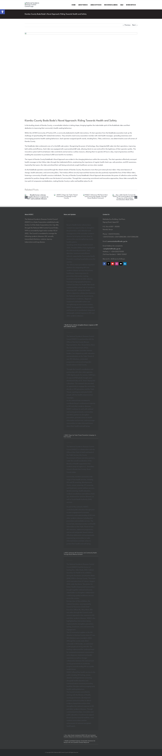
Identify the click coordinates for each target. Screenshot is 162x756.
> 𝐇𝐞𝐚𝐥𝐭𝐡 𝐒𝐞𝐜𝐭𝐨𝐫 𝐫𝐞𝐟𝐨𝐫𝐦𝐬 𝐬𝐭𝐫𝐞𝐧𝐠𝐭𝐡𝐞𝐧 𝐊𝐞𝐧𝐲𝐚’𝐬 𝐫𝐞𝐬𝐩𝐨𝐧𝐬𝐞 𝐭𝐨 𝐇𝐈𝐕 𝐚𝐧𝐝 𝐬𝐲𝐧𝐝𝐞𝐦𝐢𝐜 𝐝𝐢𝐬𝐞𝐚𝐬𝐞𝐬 (81, 325)
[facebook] (104, 263)
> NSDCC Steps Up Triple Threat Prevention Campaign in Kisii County (80, 436)
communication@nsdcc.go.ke (117, 241)
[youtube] (112, 263)
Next (134, 25)
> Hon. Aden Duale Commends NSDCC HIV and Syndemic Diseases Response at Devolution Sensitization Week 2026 (80, 736)
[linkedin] (125, 263)
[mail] (120, 263)
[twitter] (108, 263)
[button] (2, 11)
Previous (127, 25)
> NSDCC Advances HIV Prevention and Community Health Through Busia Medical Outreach (80, 553)
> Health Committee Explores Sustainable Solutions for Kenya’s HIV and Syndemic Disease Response (79, 741)
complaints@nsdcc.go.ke (112, 249)
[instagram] (116, 263)
